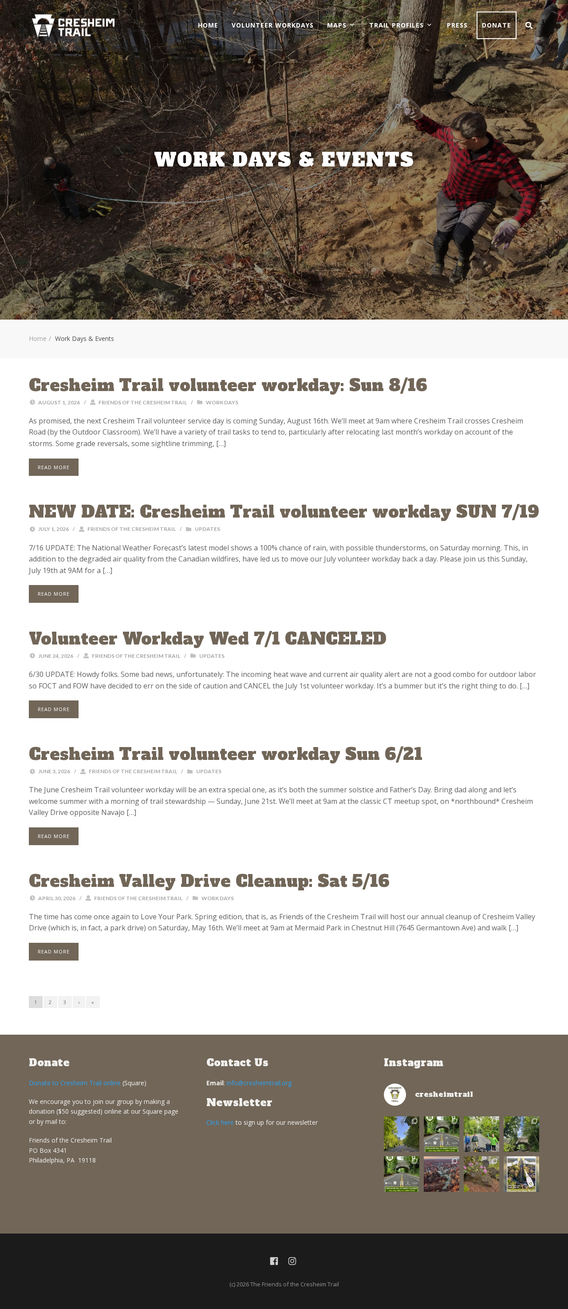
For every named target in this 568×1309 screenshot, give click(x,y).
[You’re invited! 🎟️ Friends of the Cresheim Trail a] (521, 1174)
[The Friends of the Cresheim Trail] (73, 25)
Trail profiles (396, 25)
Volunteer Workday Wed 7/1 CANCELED (208, 639)
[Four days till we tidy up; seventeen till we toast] (481, 1134)
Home (208, 25)
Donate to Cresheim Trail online (75, 1083)
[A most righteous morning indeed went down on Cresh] (401, 1134)
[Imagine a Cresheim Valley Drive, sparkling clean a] (521, 1134)
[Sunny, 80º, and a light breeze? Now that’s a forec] (441, 1134)
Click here (220, 1122)
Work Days (222, 402)
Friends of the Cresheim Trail (143, 402)
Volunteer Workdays (273, 25)
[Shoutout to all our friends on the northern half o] (441, 1174)
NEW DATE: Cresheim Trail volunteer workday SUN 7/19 (284, 512)
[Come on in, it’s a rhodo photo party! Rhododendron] (481, 1174)
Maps (337, 25)
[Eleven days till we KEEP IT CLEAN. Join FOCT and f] (401, 1174)
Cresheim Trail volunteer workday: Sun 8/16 (228, 385)
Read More (54, 467)
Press (457, 25)
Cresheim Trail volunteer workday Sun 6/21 (225, 754)
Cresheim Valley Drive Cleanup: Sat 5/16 (209, 881)
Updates (207, 529)
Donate (496, 25)
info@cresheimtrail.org (259, 1083)
